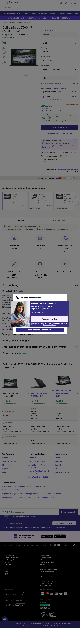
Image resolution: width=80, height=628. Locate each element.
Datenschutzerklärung (36, 314)
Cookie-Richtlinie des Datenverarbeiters (29, 316)
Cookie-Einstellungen (41, 312)
